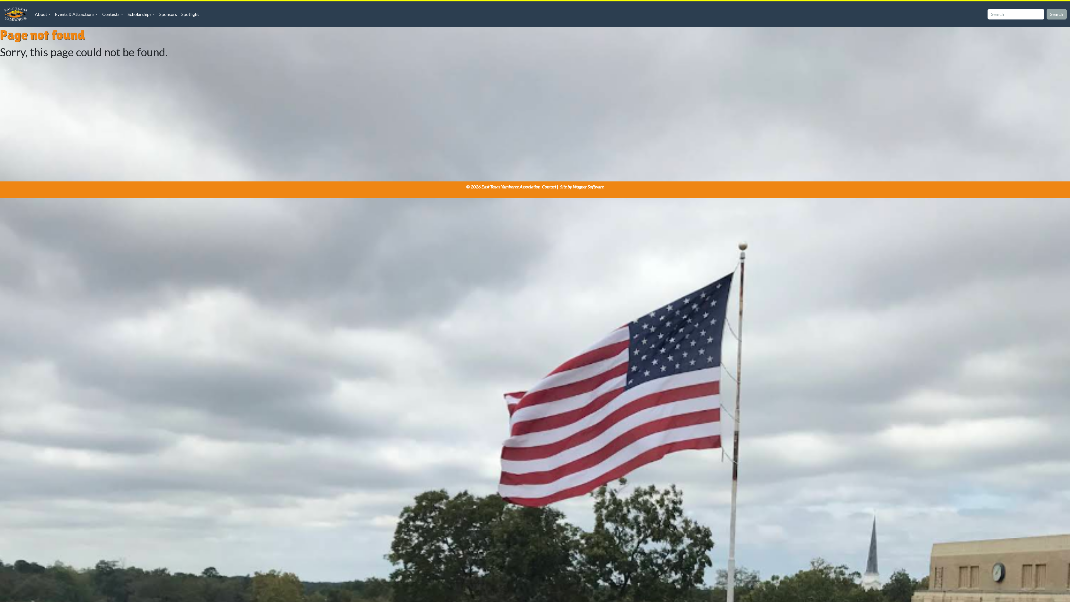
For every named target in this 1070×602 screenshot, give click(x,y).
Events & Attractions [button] (74, 14)
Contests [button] (111, 14)
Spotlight (190, 14)
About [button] (41, 14)
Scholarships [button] (140, 14)
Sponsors (168, 14)
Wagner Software (588, 186)
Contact (549, 186)
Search (1056, 14)
